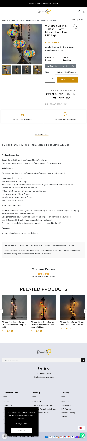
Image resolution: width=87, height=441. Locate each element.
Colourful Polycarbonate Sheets (44, 409)
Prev (73, 19)
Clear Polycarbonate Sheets (43, 405)
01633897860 (45, 374)
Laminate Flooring (68, 413)
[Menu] (6, 11)
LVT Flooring (66, 409)
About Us (7, 402)
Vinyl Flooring (66, 405)
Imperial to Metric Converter (62, 66)
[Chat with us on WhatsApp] (82, 435)
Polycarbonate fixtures (41, 413)
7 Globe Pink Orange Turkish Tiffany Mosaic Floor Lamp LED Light (14, 324)
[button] (81, 428)
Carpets (65, 416)
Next (81, 19)
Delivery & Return (49, 58)
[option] (22, 44)
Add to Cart (67, 80)
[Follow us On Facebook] (38, 368)
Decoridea (12, 437)
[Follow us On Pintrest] (41, 368)
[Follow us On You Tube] (45, 368)
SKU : (47, 104)
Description (41, 134)
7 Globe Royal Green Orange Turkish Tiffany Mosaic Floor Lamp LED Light (42, 324)
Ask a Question (67, 58)
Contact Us (8, 405)
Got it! (21, 430)
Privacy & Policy (21, 424)
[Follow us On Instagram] (48, 368)
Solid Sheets (37, 402)
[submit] (83, 360)
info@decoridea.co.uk (45, 377)
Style (47, 72)
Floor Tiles (65, 402)
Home (4, 20)
